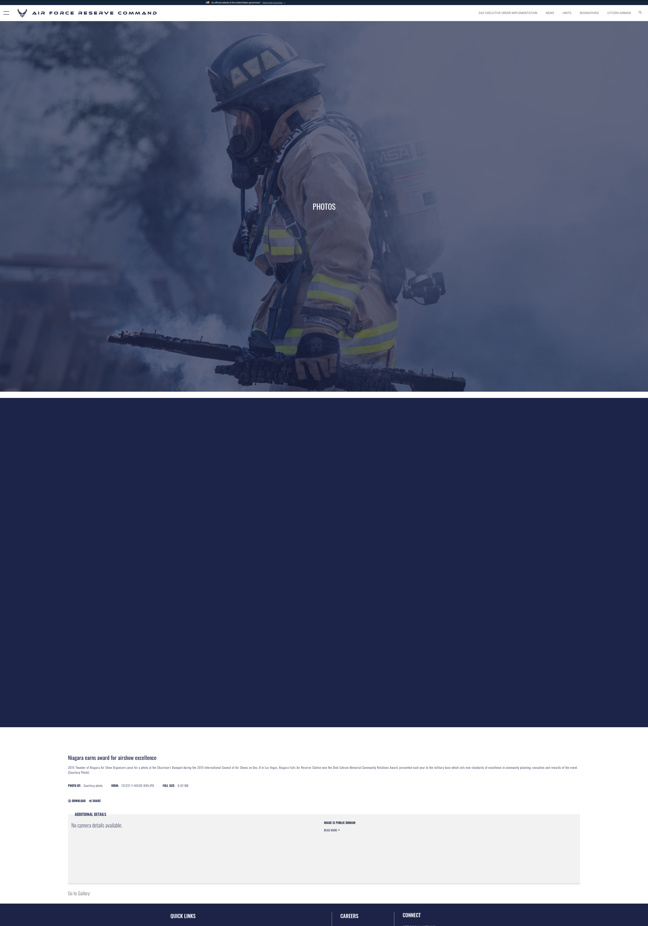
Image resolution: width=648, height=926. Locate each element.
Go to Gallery (79, 893)
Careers (349, 916)
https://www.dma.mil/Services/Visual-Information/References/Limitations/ (431, 842)
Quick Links (183, 916)
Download (78, 801)
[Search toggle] (640, 13)
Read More (331, 830)
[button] (274, 2)
